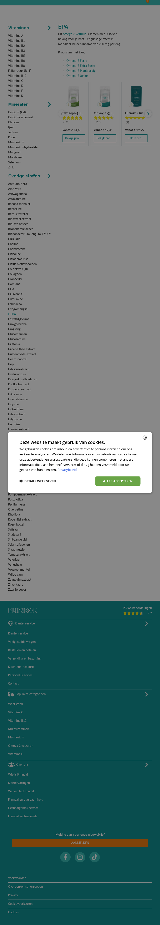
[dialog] (80, 462)
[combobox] (145, 438)
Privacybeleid (67, 470)
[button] (37, 481)
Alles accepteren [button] (117, 481)
